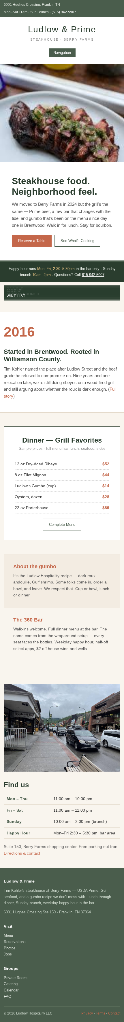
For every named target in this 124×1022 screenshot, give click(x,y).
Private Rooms (16, 978)
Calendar (11, 990)
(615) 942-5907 (64, 12)
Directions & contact (22, 853)
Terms (100, 1013)
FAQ (7, 996)
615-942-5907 (93, 275)
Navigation (62, 52)
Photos (10, 948)
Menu (8, 935)
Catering (11, 984)
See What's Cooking (77, 241)
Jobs (8, 954)
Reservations (15, 942)
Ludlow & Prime (62, 32)
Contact (114, 1013)
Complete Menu (62, 524)
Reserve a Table (31, 241)
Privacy (87, 1013)
